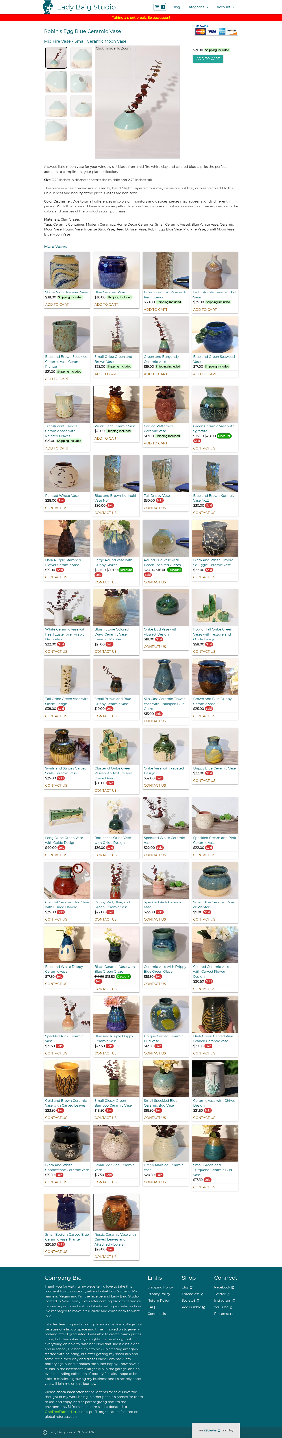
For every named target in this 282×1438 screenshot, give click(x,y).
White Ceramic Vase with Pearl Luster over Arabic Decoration (66, 634)
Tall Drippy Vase (157, 495)
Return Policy (159, 1300)
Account (226, 7)
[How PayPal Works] (216, 34)
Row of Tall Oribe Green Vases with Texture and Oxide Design (212, 634)
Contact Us (204, 448)
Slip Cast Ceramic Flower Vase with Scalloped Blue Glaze (164, 704)
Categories (198, 7)
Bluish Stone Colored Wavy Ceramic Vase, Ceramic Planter (112, 634)
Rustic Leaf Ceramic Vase (115, 426)
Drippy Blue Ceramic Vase (214, 768)
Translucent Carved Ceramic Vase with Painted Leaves (61, 431)
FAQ (151, 1307)
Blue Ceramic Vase (110, 292)
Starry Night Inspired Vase (66, 292)
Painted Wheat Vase (62, 495)
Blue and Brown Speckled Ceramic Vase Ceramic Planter (66, 361)
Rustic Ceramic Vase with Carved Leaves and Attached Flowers (115, 1239)
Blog (176, 7)
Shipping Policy (160, 1287)
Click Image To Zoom (113, 48)
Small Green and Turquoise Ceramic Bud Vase (212, 1170)
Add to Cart (208, 59)
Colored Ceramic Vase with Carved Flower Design (211, 972)
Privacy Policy (159, 1294)
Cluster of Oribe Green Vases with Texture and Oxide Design (113, 773)
